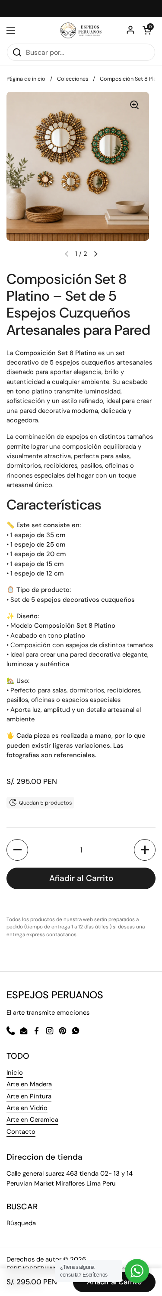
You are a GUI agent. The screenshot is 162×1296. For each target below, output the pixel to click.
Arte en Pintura (28, 1096)
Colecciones (72, 78)
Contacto (20, 1131)
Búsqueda (21, 1223)
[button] (96, 253)
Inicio (14, 1072)
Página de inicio (25, 78)
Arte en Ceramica (32, 1119)
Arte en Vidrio (27, 1108)
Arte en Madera (29, 1084)
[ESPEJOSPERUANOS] (81, 30)
